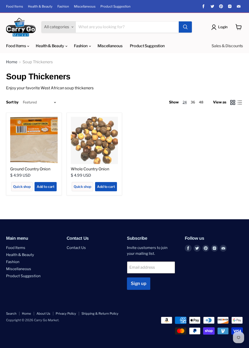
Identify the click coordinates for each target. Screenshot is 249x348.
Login (223, 27)
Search (11, 313)
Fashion (63, 6)
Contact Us (76, 248)
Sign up (138, 283)
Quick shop (22, 186)
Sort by (12, 102)
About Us (43, 313)
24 (185, 102)
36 (193, 102)
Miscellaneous (85, 6)
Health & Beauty (40, 6)
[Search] (185, 27)
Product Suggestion (115, 6)
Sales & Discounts (227, 46)
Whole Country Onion (90, 169)
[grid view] (232, 102)
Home (11, 62)
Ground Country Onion (30, 169)
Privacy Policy (66, 313)
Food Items (14, 6)
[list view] (239, 102)
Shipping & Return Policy (99, 313)
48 (201, 102)
